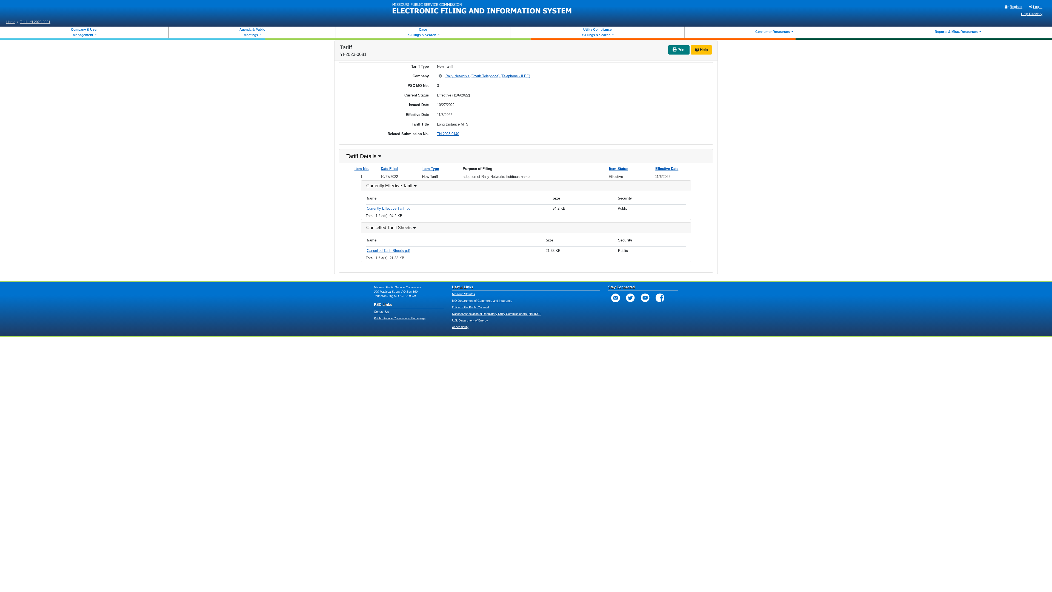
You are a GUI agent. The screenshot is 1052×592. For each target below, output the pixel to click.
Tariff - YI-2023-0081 (35, 22)
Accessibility (460, 327)
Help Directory (1031, 14)
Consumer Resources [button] (773, 32)
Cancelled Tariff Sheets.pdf (388, 251)
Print (680, 49)
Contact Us (381, 311)
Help (703, 49)
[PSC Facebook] (660, 298)
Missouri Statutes (463, 294)
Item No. (362, 169)
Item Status (618, 169)
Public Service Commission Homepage (399, 318)
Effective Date (666, 169)
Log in (1037, 7)
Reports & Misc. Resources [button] (957, 32)
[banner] (482, 9)
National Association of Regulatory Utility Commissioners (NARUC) (496, 313)
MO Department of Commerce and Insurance (482, 300)
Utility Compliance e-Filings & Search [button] (596, 32)
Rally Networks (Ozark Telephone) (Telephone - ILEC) (487, 76)
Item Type (430, 169)
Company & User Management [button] (84, 32)
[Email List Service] (615, 298)
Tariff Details (361, 156)
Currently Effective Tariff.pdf (389, 208)
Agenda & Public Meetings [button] (252, 32)
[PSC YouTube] (645, 298)
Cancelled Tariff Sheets (388, 227)
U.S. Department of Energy (470, 320)
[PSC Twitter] (630, 298)
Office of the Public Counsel (470, 307)
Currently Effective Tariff (389, 185)
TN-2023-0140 (448, 134)
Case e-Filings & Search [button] (422, 32)
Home (10, 22)
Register (1016, 7)
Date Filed (389, 169)
